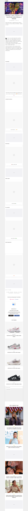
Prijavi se (11, 315)
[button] (22, 1)
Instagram (12, 299)
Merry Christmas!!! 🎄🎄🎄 (14, 238)
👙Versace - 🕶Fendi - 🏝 (14, 164)
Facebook (17, 299)
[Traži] (18, 1)
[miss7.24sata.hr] (6, 1)
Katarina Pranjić (12, 20)
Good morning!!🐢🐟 (14, 203)
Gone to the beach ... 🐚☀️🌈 (14, 129)
